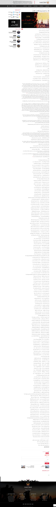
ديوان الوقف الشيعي (22, 497)
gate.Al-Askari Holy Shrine (11, 499)
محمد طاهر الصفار (45, 451)
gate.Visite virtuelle (33, 498)
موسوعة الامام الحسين (41, 8)
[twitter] (14, 6)
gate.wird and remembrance (33, 499)
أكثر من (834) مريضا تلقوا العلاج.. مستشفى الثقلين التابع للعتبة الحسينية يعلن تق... (12, 37)
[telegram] (27, 504)
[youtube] (13, 6)
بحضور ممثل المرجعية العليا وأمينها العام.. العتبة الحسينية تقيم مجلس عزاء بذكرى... (12, 33)
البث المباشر (25, 6)
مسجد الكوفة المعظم (11, 501)
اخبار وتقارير (15, 35)
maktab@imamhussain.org (45, 497)
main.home (46, 8)
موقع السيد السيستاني (22, 496)
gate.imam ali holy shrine (11, 496)
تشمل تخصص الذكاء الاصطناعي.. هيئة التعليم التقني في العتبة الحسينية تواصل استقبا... (12, 42)
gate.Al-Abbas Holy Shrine (11, 500)
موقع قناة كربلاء (22, 499)
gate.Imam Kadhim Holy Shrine (11, 497)
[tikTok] (23, 504)
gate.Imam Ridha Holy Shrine (11, 498)
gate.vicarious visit (34, 496)
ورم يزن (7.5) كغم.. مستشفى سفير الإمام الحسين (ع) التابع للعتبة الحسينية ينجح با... (12, 46)
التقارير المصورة (14, 31)
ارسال (46, 463)
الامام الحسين (47, 6)
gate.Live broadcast (33, 497)
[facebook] (15, 6)
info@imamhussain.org (44, 496)
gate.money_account (44, 500)
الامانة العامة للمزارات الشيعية (22, 498)
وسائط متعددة (35, 6)
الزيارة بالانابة (29, 6)
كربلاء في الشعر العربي (34, 8)
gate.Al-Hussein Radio (33, 500)
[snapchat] (25, 504)
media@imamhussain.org (45, 498)
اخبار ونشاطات (41, 6)
